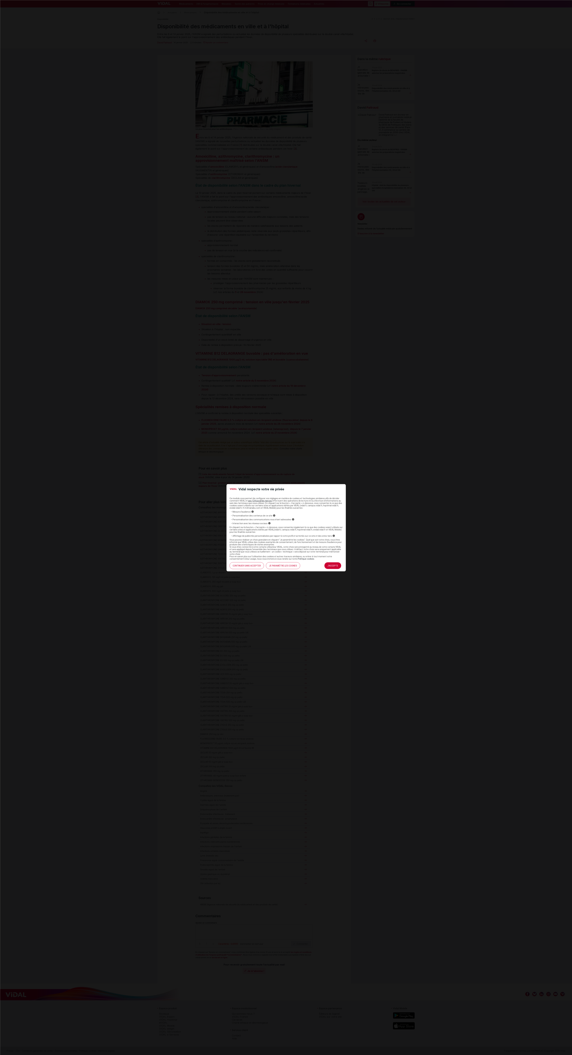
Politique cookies (306, 559)
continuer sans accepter (247, 565)
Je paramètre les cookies (283, 565)
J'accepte (332, 565)
